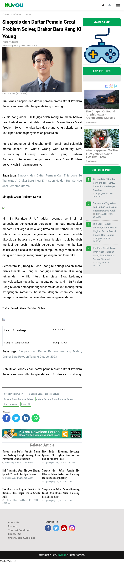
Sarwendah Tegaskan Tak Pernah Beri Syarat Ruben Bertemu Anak (105, 207)
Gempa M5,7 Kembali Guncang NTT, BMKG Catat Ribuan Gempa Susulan (104, 185)
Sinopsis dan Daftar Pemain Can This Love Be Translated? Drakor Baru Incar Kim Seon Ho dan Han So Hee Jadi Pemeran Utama (42, 181)
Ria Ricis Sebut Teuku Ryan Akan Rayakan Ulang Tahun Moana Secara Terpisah (104, 254)
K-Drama (17, 14)
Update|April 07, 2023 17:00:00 (19, 463)
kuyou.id (61, 555)
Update (28, 14)
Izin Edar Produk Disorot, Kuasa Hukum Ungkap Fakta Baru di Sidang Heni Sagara (105, 229)
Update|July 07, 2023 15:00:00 (58, 482)
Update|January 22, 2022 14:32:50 (60, 463)
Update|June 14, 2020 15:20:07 (19, 478)
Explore (5, 14)
